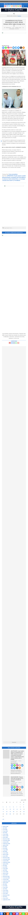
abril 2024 (5, 870)
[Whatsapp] (6, 48)
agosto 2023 (5, 882)
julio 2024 (5, 865)
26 (10, 814)
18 (6, 811)
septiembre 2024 (6, 862)
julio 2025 (5, 846)
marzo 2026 (5, 834)
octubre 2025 (5, 842)
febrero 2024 (5, 873)
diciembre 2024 (6, 857)
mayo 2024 (5, 868)
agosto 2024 (5, 863)
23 (23, 811)
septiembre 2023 (6, 881)
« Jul (3, 819)
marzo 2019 (5, 898)
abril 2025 (5, 851)
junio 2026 (5, 829)
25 (6, 814)
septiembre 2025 (6, 843)
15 (20, 809)
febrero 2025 (5, 854)
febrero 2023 (5, 892)
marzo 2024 (5, 871)
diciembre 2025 (6, 839)
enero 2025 (5, 856)
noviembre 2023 (6, 878)
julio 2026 (5, 828)
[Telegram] (16, 48)
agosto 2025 (5, 845)
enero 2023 (5, 893)
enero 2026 (5, 837)
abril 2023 (5, 888)
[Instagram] (8, 48)
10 (3, 809)
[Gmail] (11, 48)
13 (13, 809)
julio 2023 (5, 884)
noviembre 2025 (6, 840)
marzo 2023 (5, 890)
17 (3, 811)
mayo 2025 (5, 849)
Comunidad (11, 28)
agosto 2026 (5, 826)
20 (13, 811)
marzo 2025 (5, 853)
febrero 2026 (5, 835)
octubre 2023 (5, 879)
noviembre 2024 (6, 859)
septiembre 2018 (6, 899)
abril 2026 (5, 832)
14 (17, 809)
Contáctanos (14, 341)
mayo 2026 (5, 831)
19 (10, 811)
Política (17, 28)
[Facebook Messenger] (18, 48)
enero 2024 (5, 874)
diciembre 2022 (6, 895)
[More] (23, 48)
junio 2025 (5, 848)
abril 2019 (5, 896)
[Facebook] (3, 48)
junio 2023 (5, 885)
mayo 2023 (5, 887)
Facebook (19, 15)
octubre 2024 (5, 860)
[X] (21, 48)
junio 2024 (5, 867)
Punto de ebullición (13, 174)
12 (10, 809)
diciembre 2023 (6, 876)
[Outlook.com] (13, 48)
